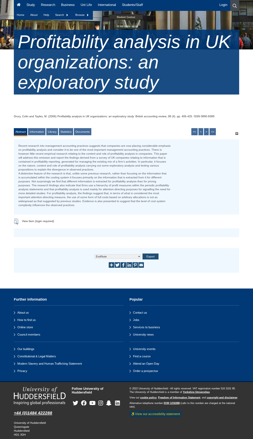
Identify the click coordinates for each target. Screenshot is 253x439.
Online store (25, 327)
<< (194, 131)
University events (144, 349)
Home (20, 14)
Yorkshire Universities (196, 392)
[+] (236, 133)
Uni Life (86, 5)
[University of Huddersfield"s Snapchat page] (109, 403)
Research (48, 5)
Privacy (22, 371)
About (34, 14)
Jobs (136, 320)
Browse (80, 14)
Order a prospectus (145, 371)
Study (30, 5)
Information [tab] (37, 131)
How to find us (26, 320)
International (107, 5)
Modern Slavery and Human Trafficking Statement (49, 363)
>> (212, 131)
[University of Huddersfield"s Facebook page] (84, 403)
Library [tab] (52, 131)
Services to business (146, 327)
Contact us (140, 312)
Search (60, 14)
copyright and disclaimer (222, 397)
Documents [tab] (83, 131)
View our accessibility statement (157, 414)
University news (143, 334)
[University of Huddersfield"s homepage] (40, 396)
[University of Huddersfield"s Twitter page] (75, 403)
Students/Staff (132, 5)
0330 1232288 (172, 403)
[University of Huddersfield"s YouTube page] (92, 403)
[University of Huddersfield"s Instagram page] (100, 403)
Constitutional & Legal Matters (36, 356)
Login (223, 5)
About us (23, 312)
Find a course (142, 356)
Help (46, 14)
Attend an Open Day (146, 363)
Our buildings (25, 349)
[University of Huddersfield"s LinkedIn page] (117, 403)
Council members (28, 334)
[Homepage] (19, 5)
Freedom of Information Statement (179, 397)
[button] (234, 5)
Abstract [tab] (20, 131)
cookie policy (148, 397)
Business (68, 5)
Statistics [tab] (66, 131)
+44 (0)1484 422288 (33, 413)
